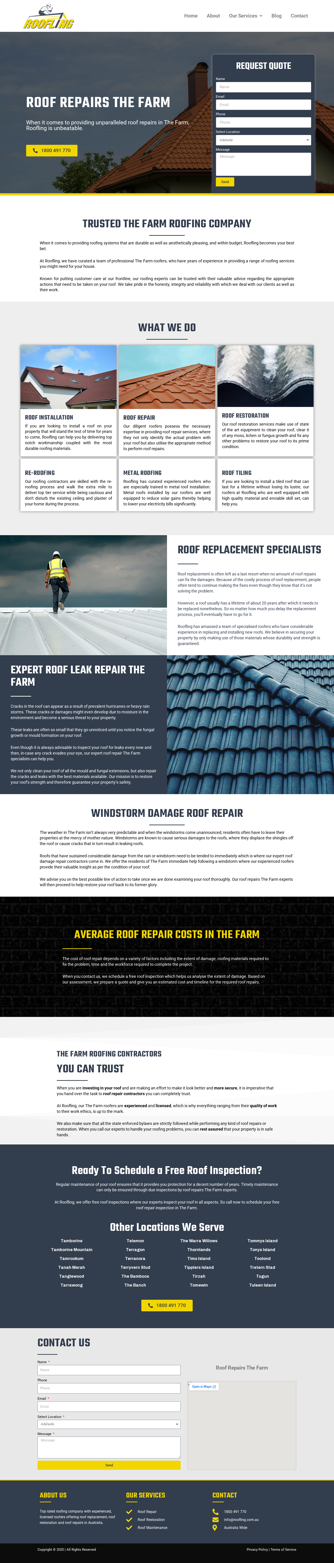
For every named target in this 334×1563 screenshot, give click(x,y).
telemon (135, 1241)
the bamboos (135, 1276)
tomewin (199, 1285)
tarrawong (71, 1285)
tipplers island (199, 1267)
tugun (262, 1276)
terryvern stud (135, 1267)
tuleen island (262, 1285)
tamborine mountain (71, 1249)
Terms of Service (283, 1550)
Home (191, 16)
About (213, 16)
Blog (277, 16)
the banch (135, 1285)
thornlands (198, 1249)
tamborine (71, 1241)
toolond (262, 1258)
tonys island (262, 1249)
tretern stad (262, 1267)
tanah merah (71, 1267)
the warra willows (198, 1241)
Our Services (243, 16)
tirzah (198, 1276)
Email (220, 97)
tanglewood (71, 1276)
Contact (299, 16)
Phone (220, 114)
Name (220, 79)
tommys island (262, 1241)
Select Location (228, 132)
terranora (135, 1258)
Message (223, 150)
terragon (135, 1249)
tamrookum (72, 1258)
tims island (198, 1258)
